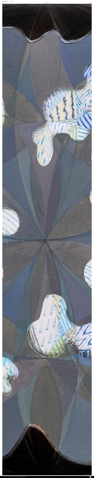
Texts (86, 1)
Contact (90, 1)
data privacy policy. (23, 476)
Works (12, 1)
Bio (88, 1)
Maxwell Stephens (5, 1)
